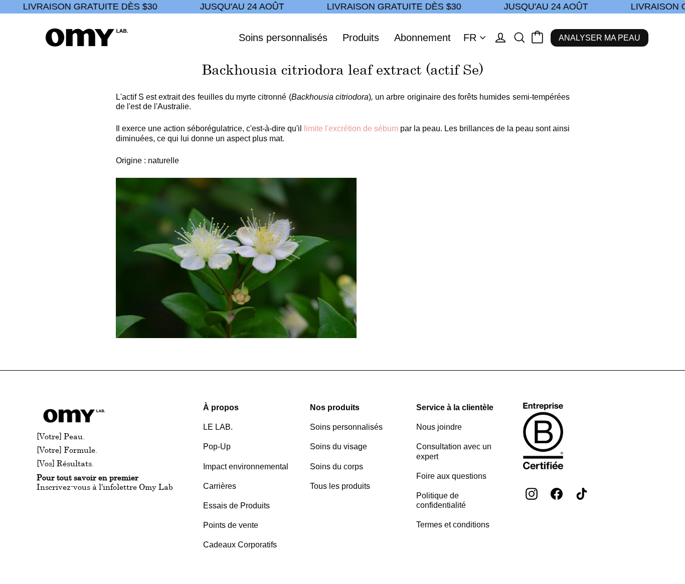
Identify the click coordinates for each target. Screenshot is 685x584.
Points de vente (230, 525)
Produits (360, 37)
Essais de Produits (236, 505)
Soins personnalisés (283, 37)
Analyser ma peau (599, 38)
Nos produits (335, 407)
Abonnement (422, 37)
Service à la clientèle (454, 407)
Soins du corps (336, 466)
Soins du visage (338, 446)
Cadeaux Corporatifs (240, 544)
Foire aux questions (451, 476)
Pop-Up (217, 446)
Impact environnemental (245, 466)
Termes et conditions (452, 524)
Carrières (219, 486)
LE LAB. (218, 427)
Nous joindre (439, 427)
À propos (221, 407)
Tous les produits (340, 486)
